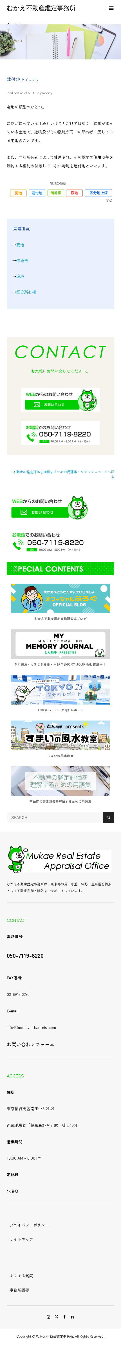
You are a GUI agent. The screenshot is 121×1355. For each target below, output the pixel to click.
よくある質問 (21, 1275)
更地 (20, 245)
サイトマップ (21, 1239)
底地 (20, 276)
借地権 (22, 260)
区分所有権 (26, 292)
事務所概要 (19, 1290)
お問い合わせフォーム (31, 1044)
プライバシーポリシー (29, 1225)
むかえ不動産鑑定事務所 (41, 7)
